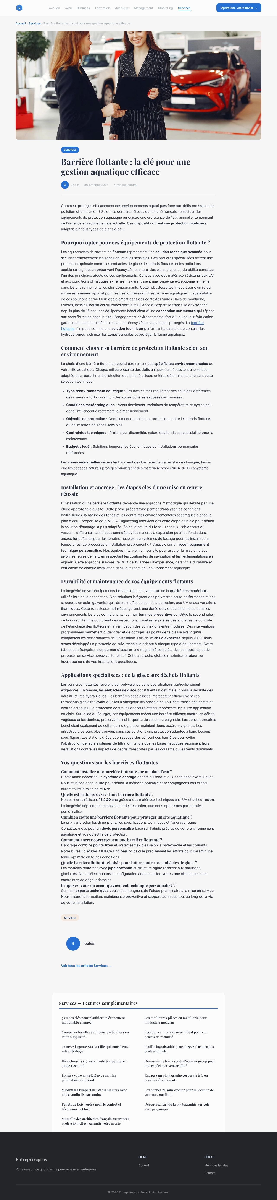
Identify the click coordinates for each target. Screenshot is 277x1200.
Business (83, 8)
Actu (68, 8)
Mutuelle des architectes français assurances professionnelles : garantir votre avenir (95, 1121)
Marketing (165, 8)
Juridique (122, 8)
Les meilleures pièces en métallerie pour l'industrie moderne (176, 1020)
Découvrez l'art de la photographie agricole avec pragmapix (177, 1106)
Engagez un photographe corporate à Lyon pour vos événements (176, 1077)
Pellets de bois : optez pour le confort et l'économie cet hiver (91, 1106)
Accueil (54, 8)
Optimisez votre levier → (239, 8)
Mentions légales (216, 1165)
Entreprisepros (31, 1159)
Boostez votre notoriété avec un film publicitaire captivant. (89, 1077)
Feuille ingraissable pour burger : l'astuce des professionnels (179, 1048)
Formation (102, 8)
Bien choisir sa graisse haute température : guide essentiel (94, 1063)
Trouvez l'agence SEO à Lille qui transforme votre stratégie (95, 1048)
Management (143, 8)
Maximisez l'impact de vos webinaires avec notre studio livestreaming (94, 1092)
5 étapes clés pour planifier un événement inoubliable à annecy (93, 1020)
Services (184, 8)
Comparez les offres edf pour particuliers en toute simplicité (95, 1034)
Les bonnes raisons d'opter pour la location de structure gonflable (179, 1092)
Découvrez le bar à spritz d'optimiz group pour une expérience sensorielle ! (180, 1063)
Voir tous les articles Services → (86, 966)
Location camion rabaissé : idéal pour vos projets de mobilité (176, 1034)
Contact (210, 1173)
